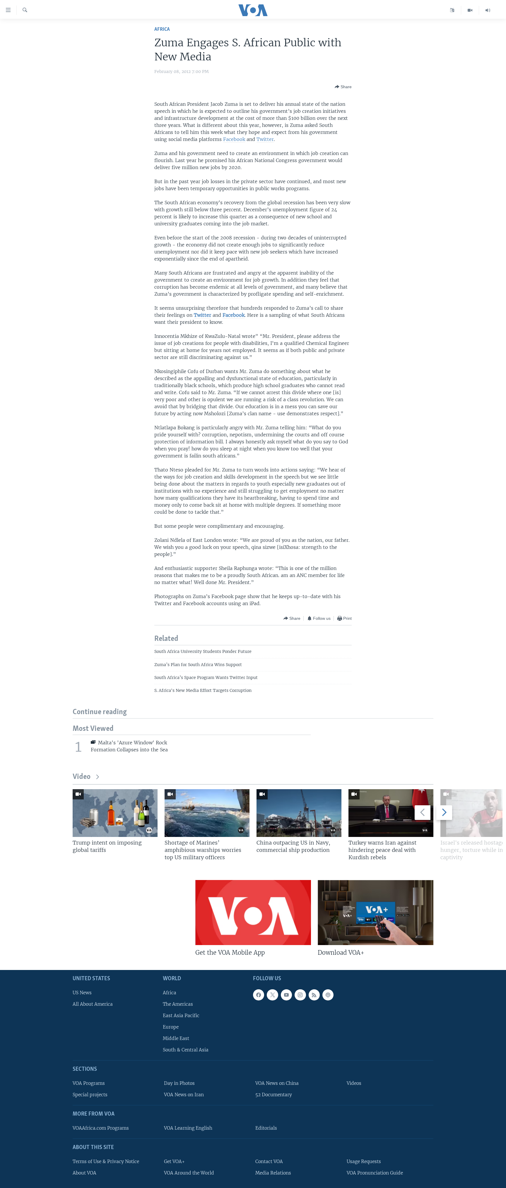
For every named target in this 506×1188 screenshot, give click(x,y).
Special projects (90, 1094)
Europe (171, 1027)
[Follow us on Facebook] (258, 994)
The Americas (178, 1004)
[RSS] (314, 994)
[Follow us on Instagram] (300, 994)
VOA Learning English (188, 1128)
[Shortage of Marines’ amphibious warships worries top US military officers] (207, 813)
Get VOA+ (174, 1161)
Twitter (265, 139)
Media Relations (273, 1173)
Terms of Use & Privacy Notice (106, 1161)
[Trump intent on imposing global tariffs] (115, 813)
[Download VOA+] (375, 912)
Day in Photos (179, 1083)
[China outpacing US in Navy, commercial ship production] (299, 813)
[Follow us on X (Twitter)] (272, 994)
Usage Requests (364, 1161)
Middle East (176, 1038)
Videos (354, 1083)
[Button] (343, 86)
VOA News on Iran (184, 1094)
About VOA (84, 1173)
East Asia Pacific (181, 1015)
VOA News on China (277, 1083)
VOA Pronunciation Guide (375, 1173)
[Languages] (452, 10)
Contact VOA (269, 1161)
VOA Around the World (189, 1173)
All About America (93, 1004)
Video (81, 777)
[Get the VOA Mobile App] (253, 912)
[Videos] (470, 10)
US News (82, 992)
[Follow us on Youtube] (286, 994)
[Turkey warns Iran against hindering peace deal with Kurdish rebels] (390, 813)
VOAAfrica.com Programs (101, 1128)
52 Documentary (273, 1094)
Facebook (234, 139)
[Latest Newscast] (488, 10)
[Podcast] (328, 994)
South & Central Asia (185, 1050)
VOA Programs (89, 1083)
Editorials (266, 1128)
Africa (162, 29)
